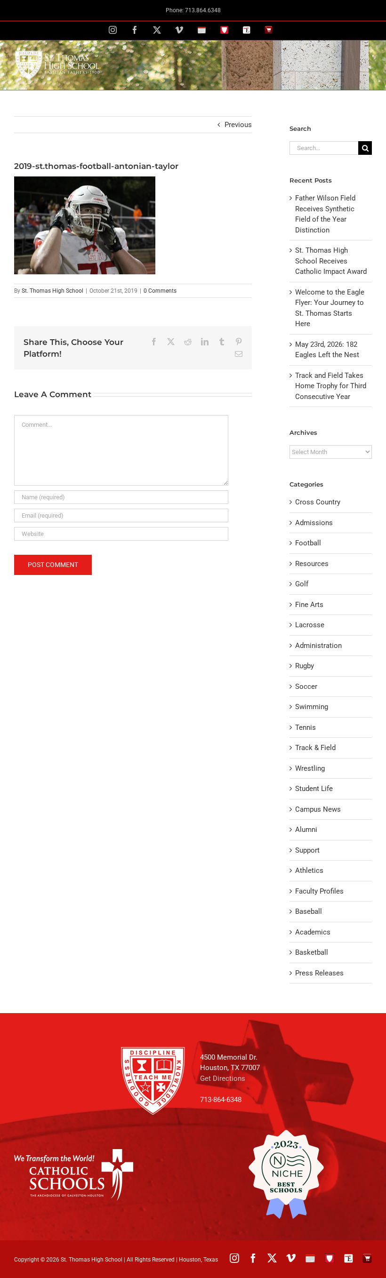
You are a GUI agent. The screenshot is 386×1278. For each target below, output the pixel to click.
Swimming (311, 707)
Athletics (309, 870)
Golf (301, 584)
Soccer (306, 686)
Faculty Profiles (319, 891)
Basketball (311, 952)
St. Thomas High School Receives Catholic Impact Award (331, 261)
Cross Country (317, 502)
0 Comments (160, 291)
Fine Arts (309, 604)
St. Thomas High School (52, 291)
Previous (238, 124)
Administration (318, 645)
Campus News (318, 809)
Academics (312, 932)
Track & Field (315, 747)
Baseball (308, 911)
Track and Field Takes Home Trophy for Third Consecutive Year (330, 386)
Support (307, 850)
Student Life (314, 788)
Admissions (314, 523)
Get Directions (222, 1078)
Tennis (305, 727)
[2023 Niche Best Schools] (286, 1174)
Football (308, 543)
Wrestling (310, 768)
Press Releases (319, 973)
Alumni (306, 829)
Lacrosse (309, 625)
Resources (312, 563)
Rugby (304, 666)
